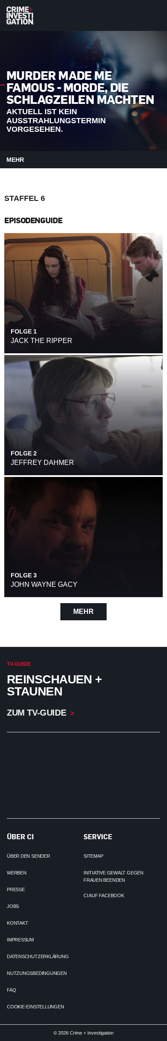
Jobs (13, 906)
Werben (17, 872)
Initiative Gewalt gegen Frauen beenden (113, 876)
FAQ (11, 989)
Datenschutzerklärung (38, 956)
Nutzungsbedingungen (37, 973)
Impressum (20, 939)
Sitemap (93, 856)
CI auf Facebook (104, 895)
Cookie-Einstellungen (35, 1006)
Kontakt (17, 923)
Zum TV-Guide (36, 712)
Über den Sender (28, 856)
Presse (16, 889)
